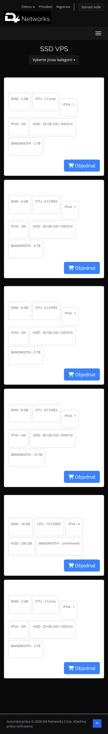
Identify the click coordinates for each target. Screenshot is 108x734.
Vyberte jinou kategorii (53, 59)
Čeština (26, 7)
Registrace (63, 7)
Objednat (84, 165)
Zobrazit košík (91, 7)
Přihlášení (45, 7)
